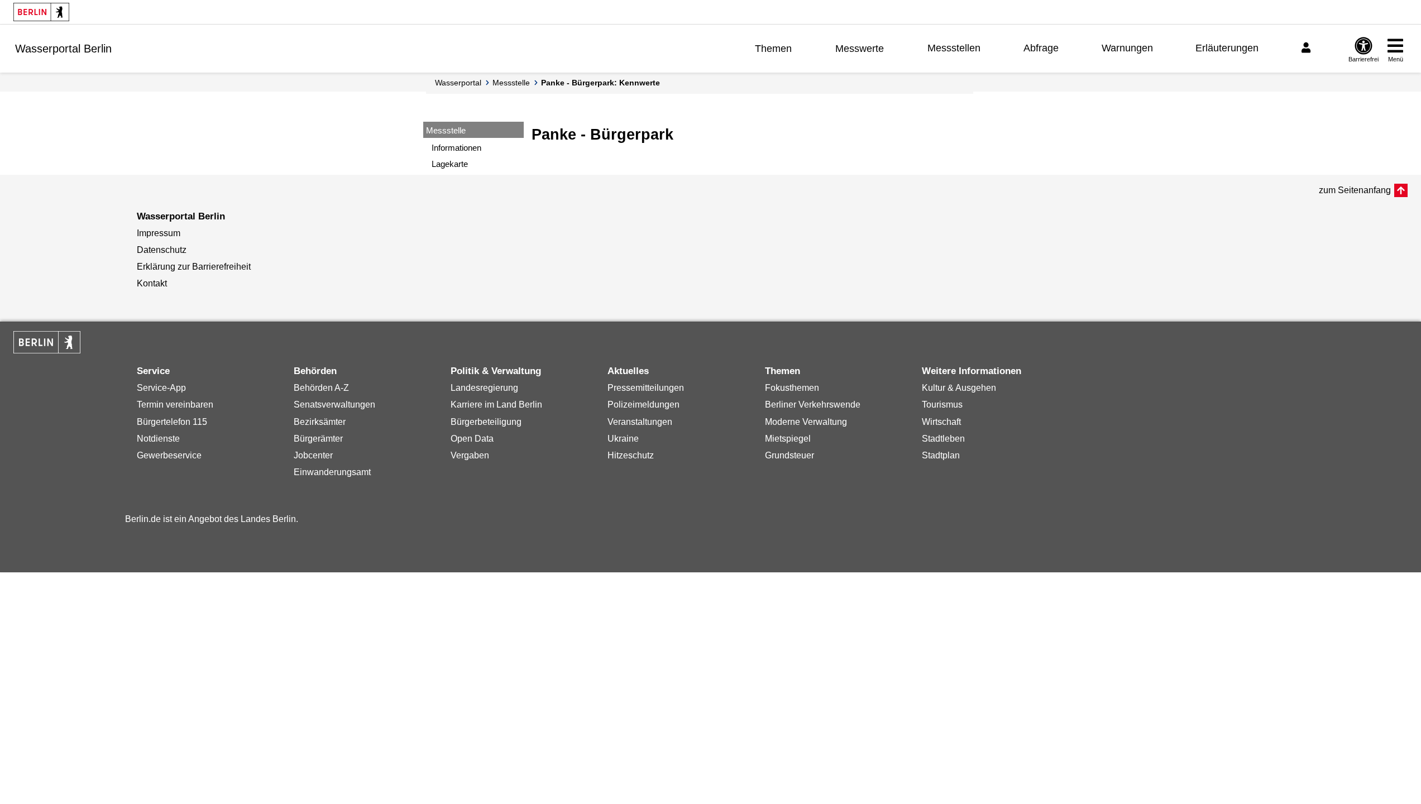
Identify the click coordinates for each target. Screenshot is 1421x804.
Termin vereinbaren (175, 404)
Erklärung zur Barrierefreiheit (194, 266)
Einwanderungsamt (332, 472)
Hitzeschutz (630, 455)
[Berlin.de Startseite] (41, 12)
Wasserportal (458, 82)
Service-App (161, 388)
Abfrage (1041, 48)
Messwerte (859, 48)
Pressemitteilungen (645, 388)
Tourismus (942, 404)
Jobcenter (313, 455)
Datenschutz (161, 250)
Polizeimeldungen (643, 404)
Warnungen (1127, 48)
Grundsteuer (789, 455)
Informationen (456, 147)
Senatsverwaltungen (334, 404)
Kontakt (152, 283)
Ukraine (623, 438)
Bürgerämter (318, 438)
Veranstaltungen (639, 422)
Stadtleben (943, 438)
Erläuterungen (1227, 48)
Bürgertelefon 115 (172, 422)
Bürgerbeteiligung (486, 422)
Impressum (158, 233)
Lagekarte (450, 164)
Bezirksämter (320, 422)
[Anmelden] (1308, 48)
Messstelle (511, 82)
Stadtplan (941, 455)
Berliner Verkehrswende (812, 404)
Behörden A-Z (321, 388)
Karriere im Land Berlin (496, 404)
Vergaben (470, 455)
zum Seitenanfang (1355, 190)
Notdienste (158, 438)
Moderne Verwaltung (806, 422)
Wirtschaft (941, 422)
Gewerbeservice (169, 455)
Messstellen (953, 48)
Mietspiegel (788, 438)
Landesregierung (484, 388)
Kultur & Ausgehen (959, 388)
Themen (773, 48)
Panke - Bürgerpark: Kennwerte (600, 82)
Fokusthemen (792, 388)
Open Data (472, 438)
